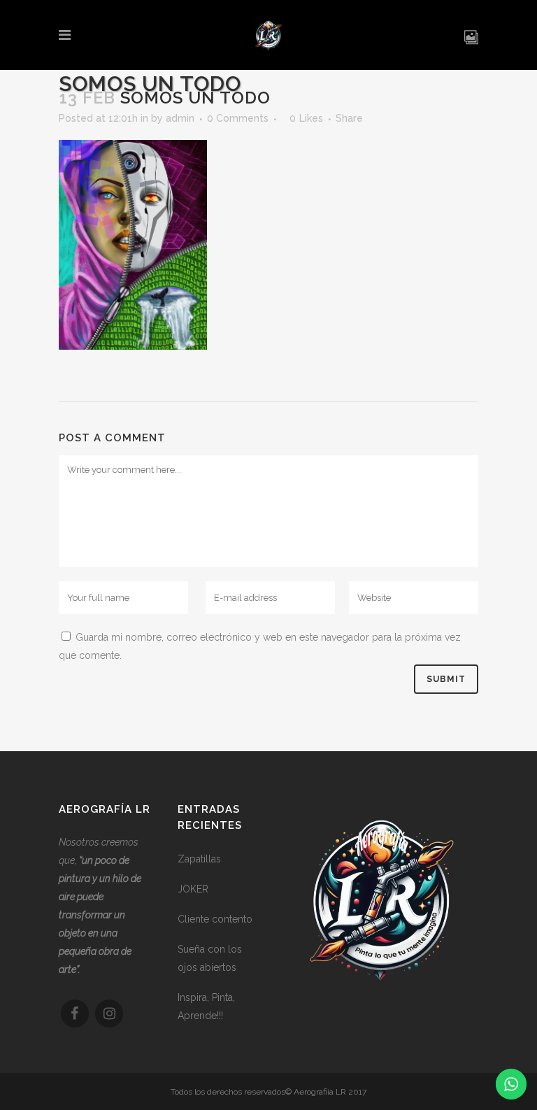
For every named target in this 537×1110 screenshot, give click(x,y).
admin (180, 118)
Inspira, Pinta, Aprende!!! (206, 1006)
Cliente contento (215, 919)
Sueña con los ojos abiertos (210, 958)
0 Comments (237, 118)
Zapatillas (199, 858)
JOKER (193, 889)
